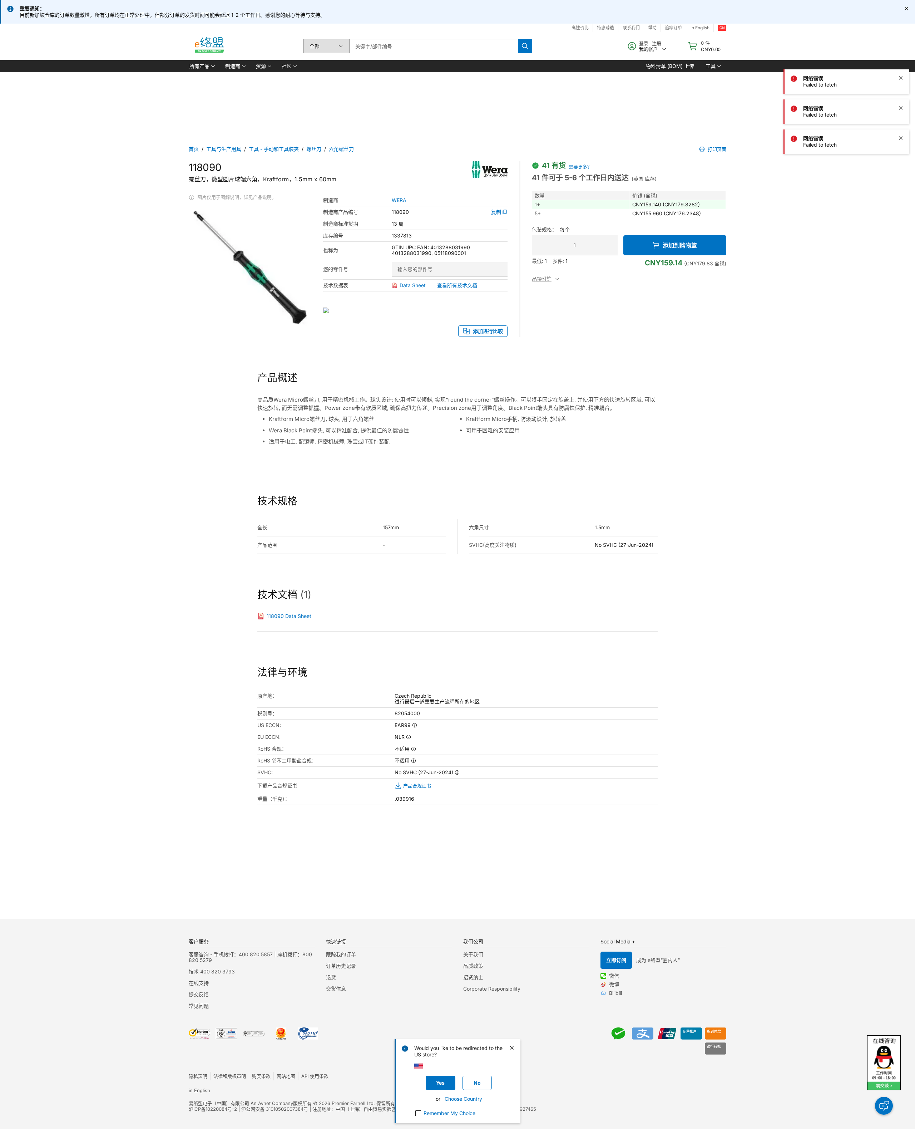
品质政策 (473, 966)
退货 (331, 977)
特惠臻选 (605, 27)
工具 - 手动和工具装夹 (274, 149)
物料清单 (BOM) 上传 (670, 66)
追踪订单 (673, 27)
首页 (194, 149)
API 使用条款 (314, 1076)
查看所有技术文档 (457, 285)
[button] (201, 66)
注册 (656, 43)
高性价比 (580, 27)
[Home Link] (209, 46)
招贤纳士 (473, 977)
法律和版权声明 (229, 1076)
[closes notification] (906, 8)
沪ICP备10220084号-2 (213, 1109)
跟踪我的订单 (341, 954)
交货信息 (336, 989)
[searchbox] (433, 46)
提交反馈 (199, 994)
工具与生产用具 (223, 149)
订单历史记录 (341, 966)
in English (700, 27)
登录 (643, 43)
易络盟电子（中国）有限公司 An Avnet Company (241, 1103)
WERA (399, 200)
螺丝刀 (313, 149)
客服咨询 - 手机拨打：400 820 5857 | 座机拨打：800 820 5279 (250, 957)
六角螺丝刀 (341, 149)
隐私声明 (198, 1076)
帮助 (652, 27)
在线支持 (199, 983)
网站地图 (286, 1076)
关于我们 (473, 954)
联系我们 (631, 27)
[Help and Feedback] (884, 1106)
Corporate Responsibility (491, 989)
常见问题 (199, 1006)
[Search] (525, 46)
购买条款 (261, 1076)
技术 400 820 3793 (212, 971)
